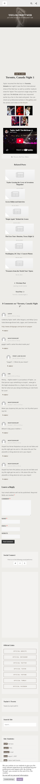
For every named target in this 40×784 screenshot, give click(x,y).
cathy (10, 313)
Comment (6, 499)
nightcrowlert (13, 440)
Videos (27, 157)
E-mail (11, 752)
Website (5, 533)
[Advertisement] (20, 50)
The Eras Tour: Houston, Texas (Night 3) (19, 236)
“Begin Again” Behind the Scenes (17, 219)
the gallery (29, 100)
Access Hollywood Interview (15, 202)
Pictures (16, 157)
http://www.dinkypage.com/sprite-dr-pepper (17, 327)
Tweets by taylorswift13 (11, 706)
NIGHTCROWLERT (13, 338)
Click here (10, 744)
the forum (23, 103)
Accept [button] (20, 779)
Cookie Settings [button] (9, 779)
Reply (6, 331)
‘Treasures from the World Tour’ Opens (19, 271)
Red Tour (21, 157)
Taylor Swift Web (20, 15)
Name (4, 519)
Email (4, 526)
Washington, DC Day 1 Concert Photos (19, 254)
